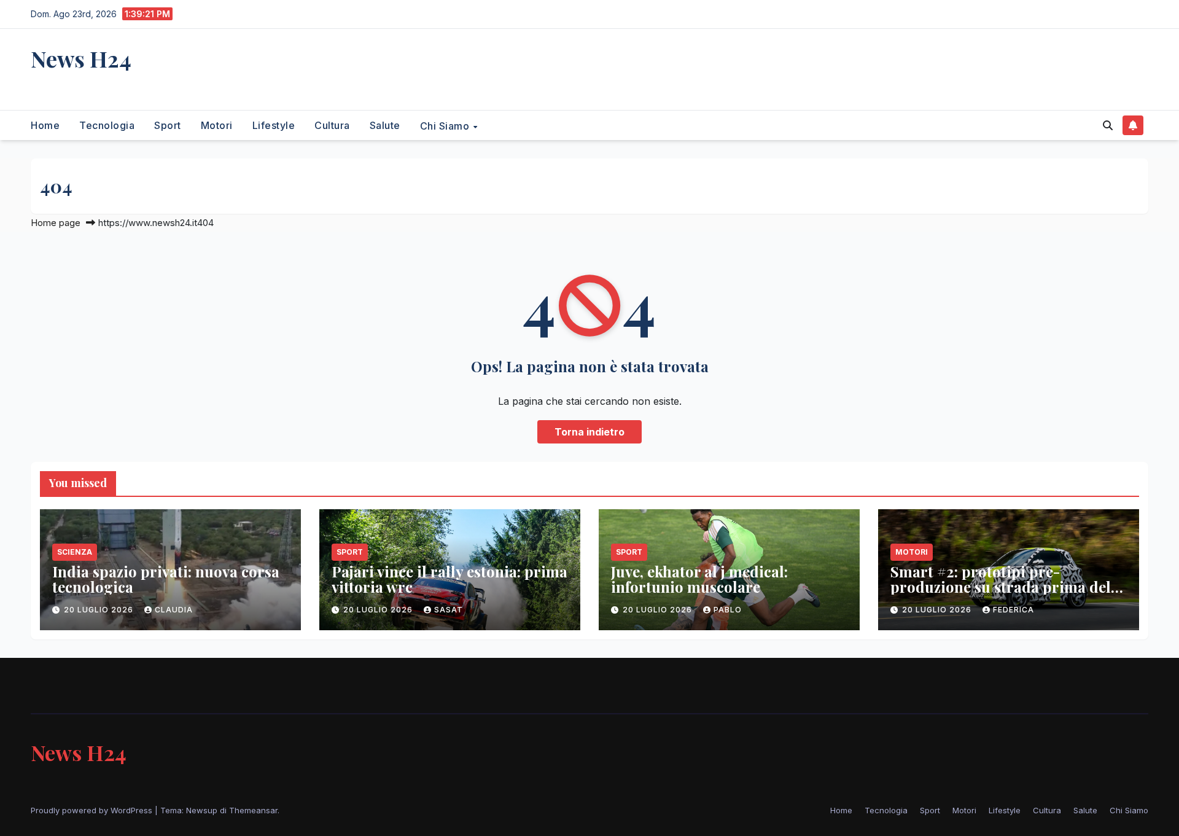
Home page (55, 223)
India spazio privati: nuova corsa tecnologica (165, 578)
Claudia (174, 609)
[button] (1108, 125)
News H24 (81, 58)
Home (45, 125)
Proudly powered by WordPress (93, 810)
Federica (1013, 609)
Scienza (74, 552)
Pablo (728, 609)
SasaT (448, 609)
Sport (167, 125)
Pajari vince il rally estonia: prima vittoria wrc (449, 578)
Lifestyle (273, 125)
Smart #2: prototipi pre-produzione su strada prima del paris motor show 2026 (1000, 586)
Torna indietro (589, 432)
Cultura (332, 125)
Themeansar (253, 810)
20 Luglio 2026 (100, 609)
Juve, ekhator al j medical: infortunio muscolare (699, 578)
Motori (217, 125)
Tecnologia (106, 125)
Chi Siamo (446, 125)
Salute (385, 125)
